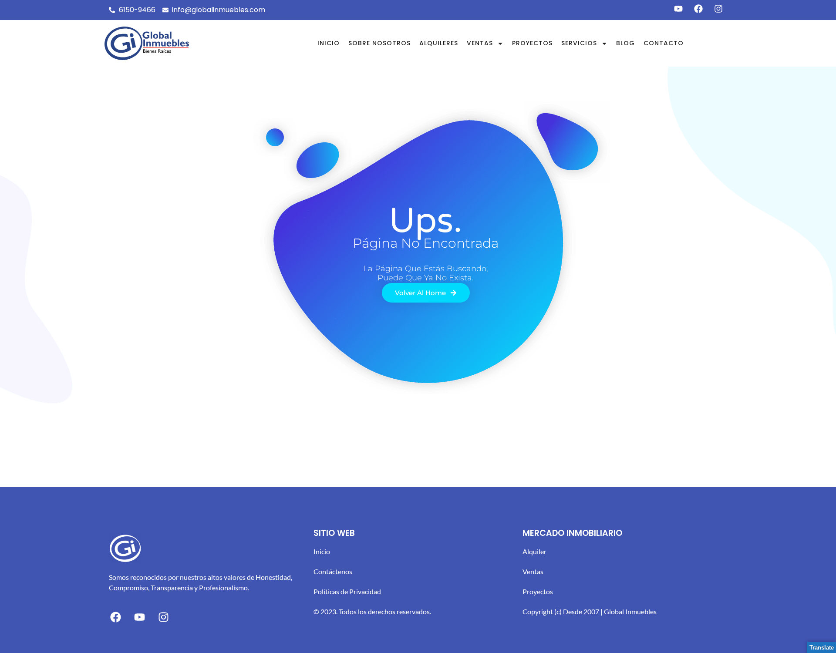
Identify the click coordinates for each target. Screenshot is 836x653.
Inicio (328, 43)
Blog (625, 43)
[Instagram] (163, 617)
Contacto (664, 43)
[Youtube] (139, 617)
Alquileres (438, 43)
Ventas (480, 43)
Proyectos (532, 43)
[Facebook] (115, 617)
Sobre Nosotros (379, 43)
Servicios (579, 43)
